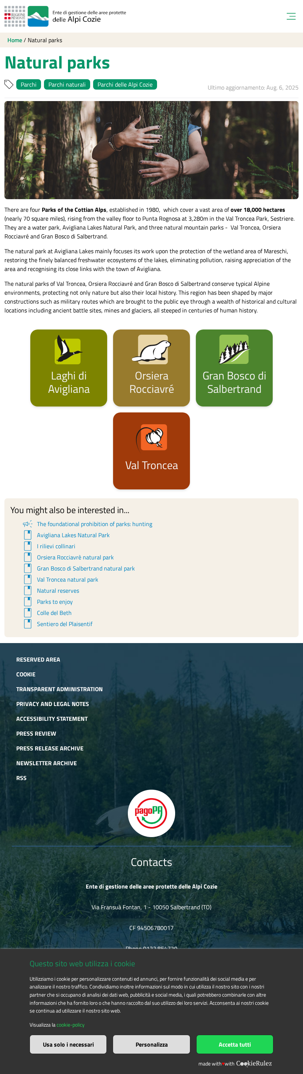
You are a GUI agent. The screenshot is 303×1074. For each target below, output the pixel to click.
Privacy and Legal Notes (52, 703)
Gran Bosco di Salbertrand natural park (78, 568)
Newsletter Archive (46, 763)
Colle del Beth (46, 612)
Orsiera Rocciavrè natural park (67, 557)
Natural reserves (50, 590)
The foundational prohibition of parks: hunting (86, 523)
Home (14, 40)
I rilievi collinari (48, 546)
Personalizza (152, 1044)
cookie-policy (71, 1025)
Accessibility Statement (52, 718)
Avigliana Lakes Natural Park (65, 535)
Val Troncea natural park (59, 579)
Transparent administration (59, 689)
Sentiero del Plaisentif (56, 623)
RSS (21, 777)
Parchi (29, 84)
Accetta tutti (235, 1044)
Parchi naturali (67, 84)
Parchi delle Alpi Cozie (125, 84)
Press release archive (50, 748)
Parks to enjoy (47, 601)
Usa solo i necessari (68, 1044)
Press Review (36, 733)
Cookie (25, 674)
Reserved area (38, 659)
